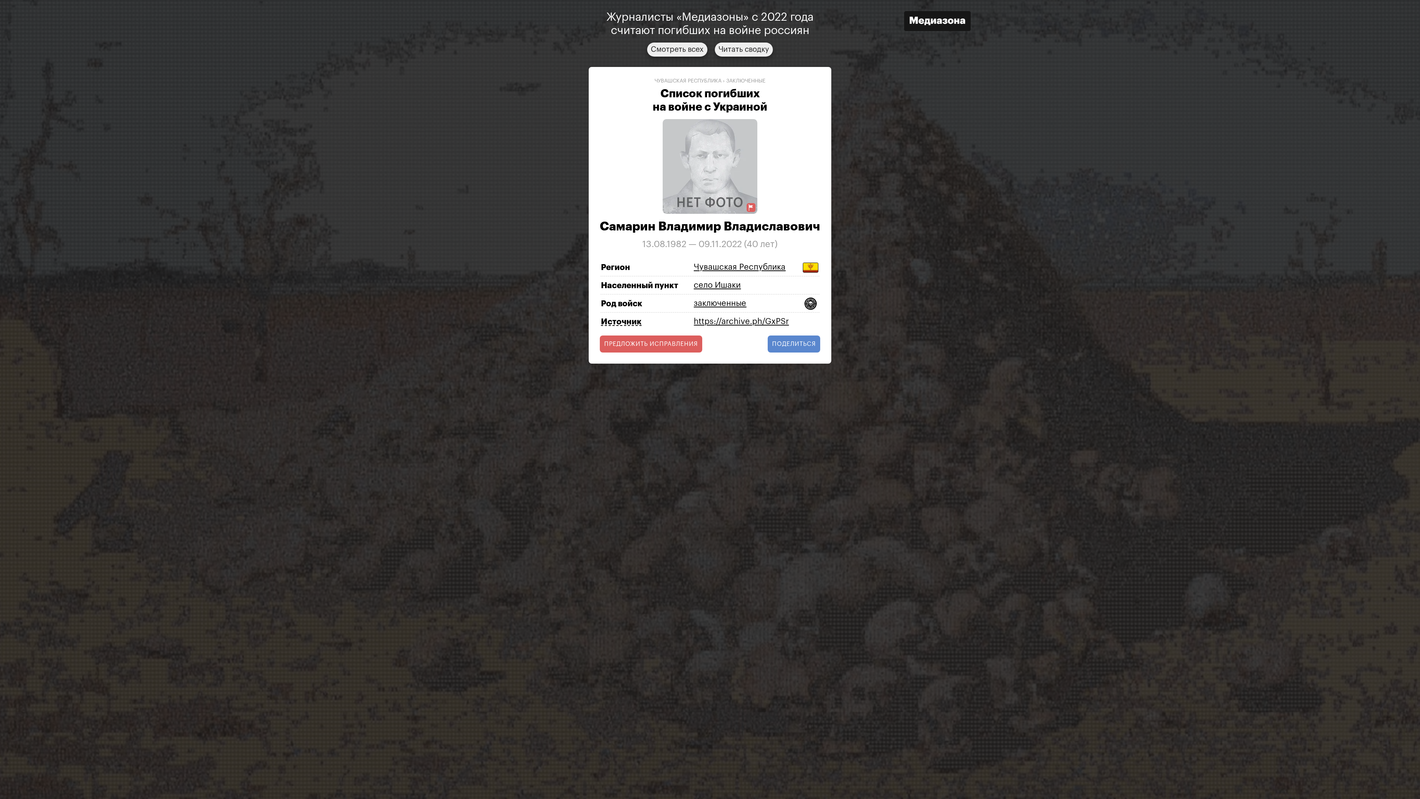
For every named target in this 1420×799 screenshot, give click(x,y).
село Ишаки (717, 285)
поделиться (794, 344)
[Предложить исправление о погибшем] (751, 207)
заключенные (745, 81)
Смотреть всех (677, 49)
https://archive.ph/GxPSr (741, 321)
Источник (621, 322)
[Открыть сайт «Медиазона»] (937, 22)
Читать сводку (744, 49)
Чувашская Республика (688, 81)
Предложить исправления (651, 344)
